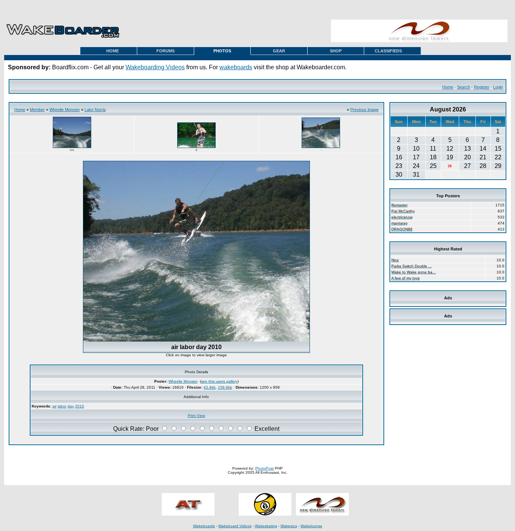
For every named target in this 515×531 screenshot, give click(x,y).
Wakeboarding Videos (155, 67)
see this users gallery (219, 381)
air (54, 406)
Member (37, 109)
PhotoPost (264, 468)
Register (481, 87)
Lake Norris (95, 109)
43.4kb (210, 387)
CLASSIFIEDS (388, 51)
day (70, 406)
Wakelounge (311, 526)
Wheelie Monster (64, 109)
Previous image (364, 109)
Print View (196, 416)
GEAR (279, 51)
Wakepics (288, 526)
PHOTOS (222, 51)
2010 (79, 406)
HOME (112, 51)
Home (447, 87)
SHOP (336, 51)
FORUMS (165, 51)
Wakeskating (266, 526)
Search (463, 87)
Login (498, 87)
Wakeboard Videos (234, 526)
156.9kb (225, 387)
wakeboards (235, 67)
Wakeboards (204, 526)
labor (62, 406)
